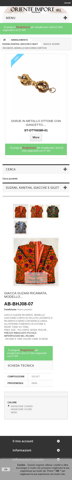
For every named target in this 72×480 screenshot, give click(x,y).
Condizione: (10, 309)
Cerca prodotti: (10, 178)
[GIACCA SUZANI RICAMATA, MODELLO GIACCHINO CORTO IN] (20, 211)
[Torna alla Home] (4, 40)
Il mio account (23, 441)
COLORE (12, 402)
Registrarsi (23, 27)
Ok (5, 469)
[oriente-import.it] (36, 10)
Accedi (67, 3)
